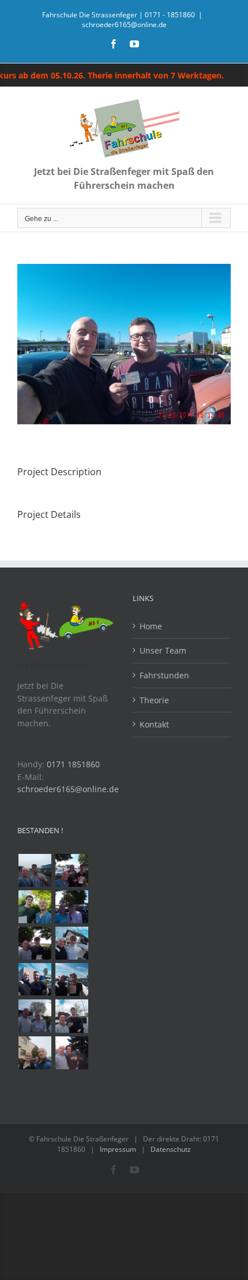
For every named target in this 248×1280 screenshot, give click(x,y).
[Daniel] (34, 907)
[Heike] (34, 1053)
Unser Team (163, 650)
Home (151, 626)
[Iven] (71, 1016)
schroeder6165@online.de (124, 24)
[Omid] (34, 870)
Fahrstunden (164, 675)
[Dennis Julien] (71, 870)
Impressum (118, 1149)
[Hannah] (71, 907)
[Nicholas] (34, 979)
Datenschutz (171, 1149)
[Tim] (34, 943)
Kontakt (154, 724)
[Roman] (71, 943)
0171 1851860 (73, 764)
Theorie (154, 700)
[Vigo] (71, 979)
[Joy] (71, 1053)
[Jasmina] (34, 1016)
